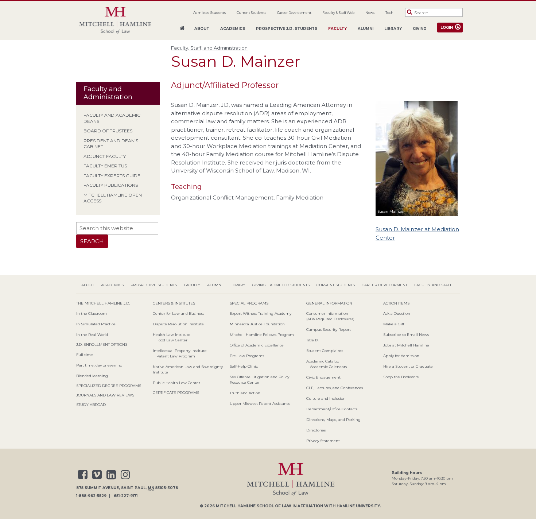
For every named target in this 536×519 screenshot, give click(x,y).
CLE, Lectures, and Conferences (334, 388)
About (201, 28)
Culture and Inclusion (326, 398)
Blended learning (92, 375)
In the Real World (92, 334)
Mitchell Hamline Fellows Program (262, 334)
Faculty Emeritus (105, 166)
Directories (316, 430)
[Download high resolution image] (417, 217)
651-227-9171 (125, 496)
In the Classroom (91, 313)
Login (446, 27)
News (369, 13)
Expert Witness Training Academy (260, 313)
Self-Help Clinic (244, 366)
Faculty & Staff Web (338, 13)
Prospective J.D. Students (286, 28)
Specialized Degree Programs (108, 385)
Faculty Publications (110, 185)
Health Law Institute (171, 334)
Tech (389, 13)
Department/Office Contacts (331, 409)
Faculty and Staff (433, 285)
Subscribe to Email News (406, 334)
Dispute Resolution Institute (178, 324)
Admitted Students (209, 13)
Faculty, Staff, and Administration (209, 48)
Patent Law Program (175, 356)
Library (393, 28)
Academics (232, 28)
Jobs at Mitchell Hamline (406, 345)
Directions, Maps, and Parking (333, 419)
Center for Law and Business (178, 313)
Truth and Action (245, 393)
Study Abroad (91, 404)
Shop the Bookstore (401, 377)
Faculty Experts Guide (111, 175)
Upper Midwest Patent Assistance (260, 403)
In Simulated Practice (96, 324)
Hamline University (358, 506)
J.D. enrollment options (101, 344)
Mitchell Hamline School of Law (253, 506)
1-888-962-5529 (91, 496)
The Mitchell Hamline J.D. (103, 303)
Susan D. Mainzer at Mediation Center (417, 233)
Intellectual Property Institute (180, 350)
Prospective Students (154, 285)
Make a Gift (393, 324)
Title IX (312, 340)
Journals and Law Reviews (105, 395)
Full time (84, 354)
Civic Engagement (323, 377)
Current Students (251, 13)
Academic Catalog (322, 361)
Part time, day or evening (99, 365)
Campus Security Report (328, 329)
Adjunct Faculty (104, 156)
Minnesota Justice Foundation (257, 324)
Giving (419, 28)
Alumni (365, 28)
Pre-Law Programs (247, 355)
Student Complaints (324, 350)
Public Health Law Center (176, 382)
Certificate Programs (176, 392)
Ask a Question (396, 313)
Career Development (294, 13)
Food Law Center (171, 340)
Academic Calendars (328, 366)
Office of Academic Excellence (257, 345)
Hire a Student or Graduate (408, 366)
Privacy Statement (323, 440)
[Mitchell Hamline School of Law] (115, 20)
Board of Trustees (107, 130)
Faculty (337, 28)
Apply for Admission (401, 355)
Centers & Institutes (174, 303)
